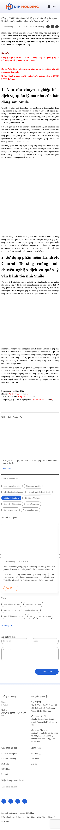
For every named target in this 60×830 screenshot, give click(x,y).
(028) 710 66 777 (8, 711)
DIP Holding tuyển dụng (13, 492)
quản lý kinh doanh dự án (14, 616)
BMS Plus (5, 764)
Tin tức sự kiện (33, 504)
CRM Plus (5, 769)
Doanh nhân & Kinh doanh (39, 492)
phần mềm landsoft (33, 604)
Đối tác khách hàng (11, 498)
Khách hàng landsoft (12, 604)
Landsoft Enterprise (9, 754)
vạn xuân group (44, 616)
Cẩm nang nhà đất (33, 486)
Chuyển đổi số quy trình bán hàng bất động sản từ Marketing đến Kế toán (30, 462)
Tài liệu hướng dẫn (32, 498)
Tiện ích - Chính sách (12, 504)
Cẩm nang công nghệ (12, 486)
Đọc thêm (7, 468)
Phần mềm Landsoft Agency (12, 817)
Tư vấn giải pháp (10, 510)
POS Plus (5, 822)
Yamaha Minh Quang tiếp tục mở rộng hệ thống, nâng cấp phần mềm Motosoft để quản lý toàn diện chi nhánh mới (29, 568)
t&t (31, 616)
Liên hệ (34, 764)
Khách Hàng (35, 754)
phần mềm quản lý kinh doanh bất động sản (21, 610)
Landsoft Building (8, 759)
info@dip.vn (6, 705)
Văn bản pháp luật (30, 510)
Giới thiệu (35, 759)
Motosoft (5, 774)
